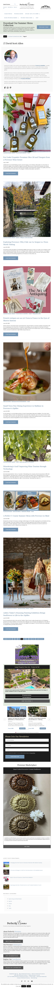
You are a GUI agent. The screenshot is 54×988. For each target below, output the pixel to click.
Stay (10, 906)
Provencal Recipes (7, 511)
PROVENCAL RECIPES (18, 13)
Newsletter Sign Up (13, 973)
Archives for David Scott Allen (15, 36)
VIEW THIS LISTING (27, 701)
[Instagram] (7, 88)
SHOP (37, 17)
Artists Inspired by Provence (10, 608)
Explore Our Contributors (13, 967)
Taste (28, 152)
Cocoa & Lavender (40, 65)
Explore (17, 237)
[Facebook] (5, 88)
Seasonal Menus (17, 511)
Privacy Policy (32, 753)
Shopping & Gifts (37, 313)
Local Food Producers (21, 152)
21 (30, 639)
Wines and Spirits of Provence (26, 462)
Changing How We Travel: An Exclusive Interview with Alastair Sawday (26, 862)
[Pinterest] (10, 88)
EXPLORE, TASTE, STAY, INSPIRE (32, 13)
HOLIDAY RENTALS (8, 13)
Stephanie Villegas (25, 511)
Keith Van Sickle (7, 401)
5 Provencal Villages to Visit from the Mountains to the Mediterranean (26, 870)
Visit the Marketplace (12, 955)
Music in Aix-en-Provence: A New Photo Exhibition (21, 877)
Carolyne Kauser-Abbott (9, 152)
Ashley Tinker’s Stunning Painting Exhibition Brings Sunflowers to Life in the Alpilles (24, 614)
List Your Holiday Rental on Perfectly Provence (18, 976)
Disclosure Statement (42, 976)
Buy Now (27, 831)
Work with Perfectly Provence (21, 975)
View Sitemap (34, 978)
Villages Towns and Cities (26, 237)
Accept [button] (23, 986)
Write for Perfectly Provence (38, 973)
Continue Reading (11, 173)
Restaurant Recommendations (19, 401)
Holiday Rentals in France (34, 975)
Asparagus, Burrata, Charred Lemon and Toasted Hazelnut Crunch (25, 885)
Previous (2, 685)
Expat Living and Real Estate (15, 899)
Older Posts (39, 639)
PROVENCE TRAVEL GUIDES (27, 17)
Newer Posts (7, 639)
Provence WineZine (25, 78)
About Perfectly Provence (13, 941)
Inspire (30, 313)
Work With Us (10, 7)
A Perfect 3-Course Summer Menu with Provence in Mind (26, 516)
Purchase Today (43, 27)
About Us (5, 7)
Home (5, 36)
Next (51, 685)
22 (33, 639)
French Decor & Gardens (22, 313)
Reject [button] (28, 986)
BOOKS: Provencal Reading (10, 17)
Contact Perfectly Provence (23, 978)
